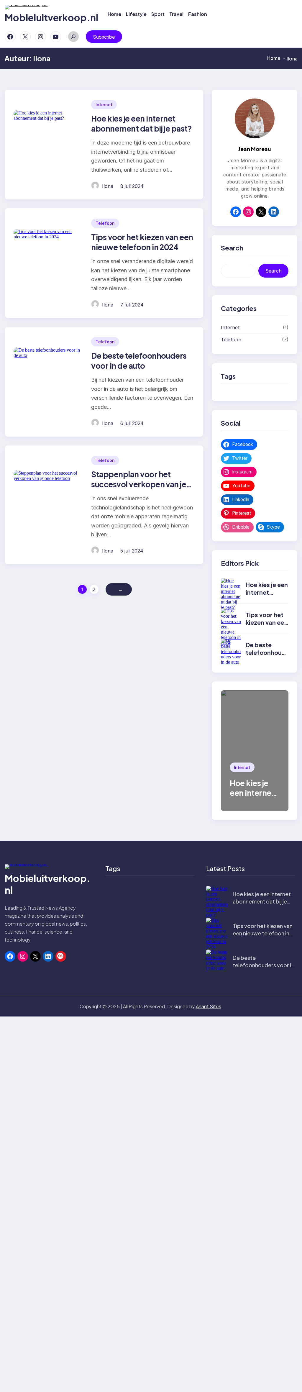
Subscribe (104, 37)
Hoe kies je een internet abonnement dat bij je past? (141, 123)
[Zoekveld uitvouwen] (73, 36)
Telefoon (105, 223)
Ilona (107, 186)
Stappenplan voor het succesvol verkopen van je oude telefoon (138, 484)
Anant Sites (208, 1006)
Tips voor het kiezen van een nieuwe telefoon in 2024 (142, 242)
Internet (104, 104)
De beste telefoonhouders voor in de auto (139, 360)
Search (273, 271)
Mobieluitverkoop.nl (51, 17)
